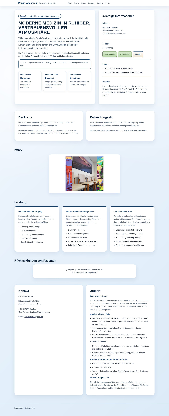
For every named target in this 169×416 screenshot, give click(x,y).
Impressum (18, 408)
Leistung (91, 3)
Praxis (76, 3)
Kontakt (100, 3)
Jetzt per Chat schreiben (40, 312)
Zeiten (108, 3)
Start (69, 3)
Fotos (83, 3)
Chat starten (124, 54)
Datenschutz (30, 408)
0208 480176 (107, 48)
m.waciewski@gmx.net (33, 317)
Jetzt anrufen (110, 54)
